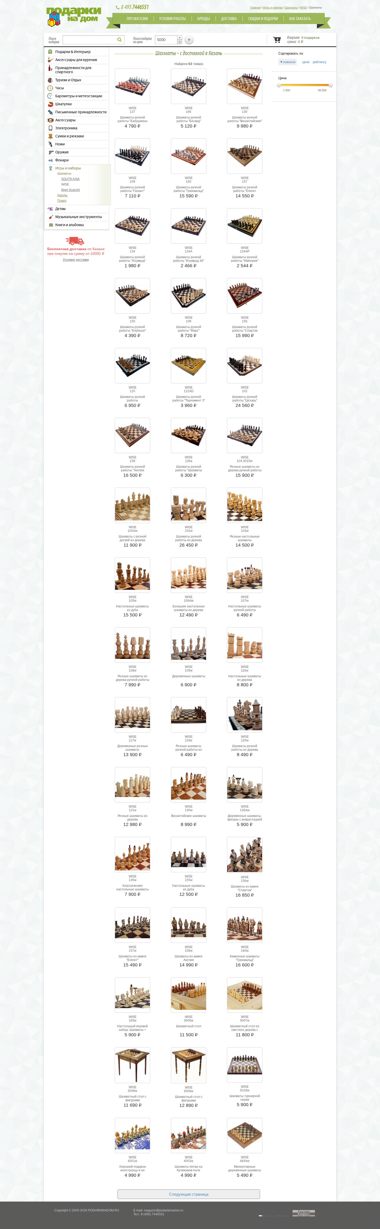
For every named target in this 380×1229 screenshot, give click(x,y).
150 (132, 321)
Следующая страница (188, 1194)
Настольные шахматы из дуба (132, 608)
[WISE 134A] (188, 235)
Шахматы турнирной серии (245, 1097)
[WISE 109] (132, 165)
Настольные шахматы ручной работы (244, 608)
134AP (244, 251)
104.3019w (245, 461)
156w (245, 881)
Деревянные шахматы (188, 676)
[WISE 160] (188, 164)
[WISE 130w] (188, 798)
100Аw (133, 531)
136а (188, 461)
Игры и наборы (68, 168)
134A (188, 251)
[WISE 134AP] (244, 236)
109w (189, 670)
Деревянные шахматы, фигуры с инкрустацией (244, 817)
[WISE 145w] (132, 869)
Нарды (62, 195)
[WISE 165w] (132, 1007)
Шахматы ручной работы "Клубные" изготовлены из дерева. (132, 330)
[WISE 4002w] (188, 1148)
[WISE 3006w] (188, 1009)
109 (132, 181)
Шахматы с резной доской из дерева (132, 538)
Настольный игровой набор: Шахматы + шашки (132, 1029)
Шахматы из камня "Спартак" (245, 888)
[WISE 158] (132, 446)
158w (189, 950)
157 (244, 181)
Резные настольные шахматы (245, 538)
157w (132, 950)
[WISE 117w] (132, 727)
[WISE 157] (244, 166)
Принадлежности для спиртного (73, 70)
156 (244, 321)
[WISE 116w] (244, 657)
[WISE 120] (132, 376)
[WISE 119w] (188, 726)
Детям (60, 209)
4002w (188, 1161)
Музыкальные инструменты (78, 217)
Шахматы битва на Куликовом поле (188, 1168)
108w (132, 670)
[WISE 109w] (188, 659)
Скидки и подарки (263, 18)
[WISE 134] (132, 235)
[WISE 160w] (244, 939)
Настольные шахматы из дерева (244, 678)
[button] (179, 37)
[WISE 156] (244, 307)
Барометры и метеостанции (78, 96)
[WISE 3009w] (189, 1081)
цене (304, 62)
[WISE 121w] (132, 796)
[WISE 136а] (188, 445)
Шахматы (64, 173)
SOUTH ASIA (70, 179)
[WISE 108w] (132, 658)
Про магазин (137, 18)
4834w (244, 1161)
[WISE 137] (132, 95)
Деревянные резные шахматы (132, 747)
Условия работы (172, 18)
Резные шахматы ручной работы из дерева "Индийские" (188, 749)
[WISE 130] (244, 98)
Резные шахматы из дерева (132, 817)
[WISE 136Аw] (244, 797)
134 (132, 251)
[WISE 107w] (244, 588)
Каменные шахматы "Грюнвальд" (245, 958)
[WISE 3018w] (244, 1075)
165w (132, 1020)
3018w (244, 1090)
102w (189, 531)
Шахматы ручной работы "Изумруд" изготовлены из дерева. (132, 260)
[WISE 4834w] (244, 1148)
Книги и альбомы (69, 225)
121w (132, 810)
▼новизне (287, 62)
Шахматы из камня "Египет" (132, 958)
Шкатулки (63, 104)
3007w (244, 1020)
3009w (188, 1091)
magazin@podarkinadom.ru (163, 1210)
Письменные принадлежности (81, 112)
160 (188, 181)
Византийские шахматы (188, 816)
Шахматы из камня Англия (188, 958)
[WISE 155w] (188, 866)
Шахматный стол (188, 1026)
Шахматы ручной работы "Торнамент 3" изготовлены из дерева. (188, 400)
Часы (59, 88)
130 (244, 112)
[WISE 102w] (188, 519)
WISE (65, 184)
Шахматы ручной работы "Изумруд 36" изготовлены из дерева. (188, 260)
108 (188, 321)
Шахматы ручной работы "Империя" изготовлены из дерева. (244, 260)
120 (132, 391)
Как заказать (300, 18)
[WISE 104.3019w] (244, 447)
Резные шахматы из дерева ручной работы (245, 468)
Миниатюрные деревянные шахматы (244, 1168)
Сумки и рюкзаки (69, 136)
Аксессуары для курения (76, 60)
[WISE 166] (188, 95)
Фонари (62, 160)
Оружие (62, 152)
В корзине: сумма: (303, 40)
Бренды (203, 18)
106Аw (189, 600)
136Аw (245, 810)
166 (188, 112)
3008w (132, 1091)
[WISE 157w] (132, 937)
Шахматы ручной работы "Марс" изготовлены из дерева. (188, 330)
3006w (188, 1020)
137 (132, 112)
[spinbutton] (168, 39)
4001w (132, 1161)
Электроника (66, 128)
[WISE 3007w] (244, 1008)
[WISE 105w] (132, 589)
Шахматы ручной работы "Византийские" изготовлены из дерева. (244, 121)
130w (189, 810)
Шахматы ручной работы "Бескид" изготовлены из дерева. (188, 121)
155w (189, 880)
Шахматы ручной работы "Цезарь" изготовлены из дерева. (244, 400)
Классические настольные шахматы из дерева (132, 889)
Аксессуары (65, 120)
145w (132, 880)
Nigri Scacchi (70, 190)
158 (132, 461)
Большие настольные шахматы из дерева (189, 608)
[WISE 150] (132, 305)
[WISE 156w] (244, 871)
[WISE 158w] (188, 936)
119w (188, 740)
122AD (189, 391)
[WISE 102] (244, 374)
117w (132, 740)
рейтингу (319, 62)
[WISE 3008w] (132, 1081)
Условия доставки (76, 260)
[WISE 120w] (244, 729)
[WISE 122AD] (188, 375)
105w (132, 600)
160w (245, 950)
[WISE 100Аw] (132, 519)
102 (244, 391)
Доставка (229, 18)
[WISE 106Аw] (188, 587)
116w (244, 670)
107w (245, 600)
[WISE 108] (188, 306)
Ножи (60, 144)
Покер (61, 201)
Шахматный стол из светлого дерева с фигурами (244, 1029)
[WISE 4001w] (132, 1148)
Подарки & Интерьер (73, 52)
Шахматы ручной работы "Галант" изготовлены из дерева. (132, 190)
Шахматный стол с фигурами (132, 1098)
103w (245, 531)
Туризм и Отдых (68, 80)
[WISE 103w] (244, 520)
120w (245, 740)
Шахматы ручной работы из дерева (188, 538)
